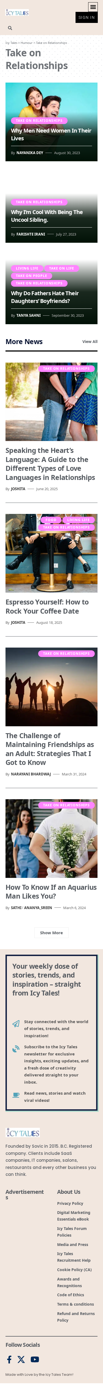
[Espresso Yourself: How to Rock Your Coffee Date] (51, 553)
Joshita (18, 488)
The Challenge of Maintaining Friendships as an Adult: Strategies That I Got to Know (49, 749)
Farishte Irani (30, 234)
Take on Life (61, 268)
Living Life (27, 268)
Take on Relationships (39, 120)
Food (51, 520)
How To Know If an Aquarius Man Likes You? (51, 891)
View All (90, 341)
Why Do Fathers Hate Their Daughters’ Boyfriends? (45, 297)
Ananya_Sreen (38, 907)
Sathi (16, 907)
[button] (93, 7)
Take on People (31, 275)
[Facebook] (9, 1359)
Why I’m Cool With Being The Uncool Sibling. (47, 215)
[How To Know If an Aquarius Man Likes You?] (51, 838)
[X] (21, 1359)
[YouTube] (35, 1359)
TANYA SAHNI (28, 315)
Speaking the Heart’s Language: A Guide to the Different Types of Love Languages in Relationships (50, 463)
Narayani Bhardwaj (31, 774)
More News (23, 341)
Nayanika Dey (29, 152)
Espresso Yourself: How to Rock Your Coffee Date (46, 606)
